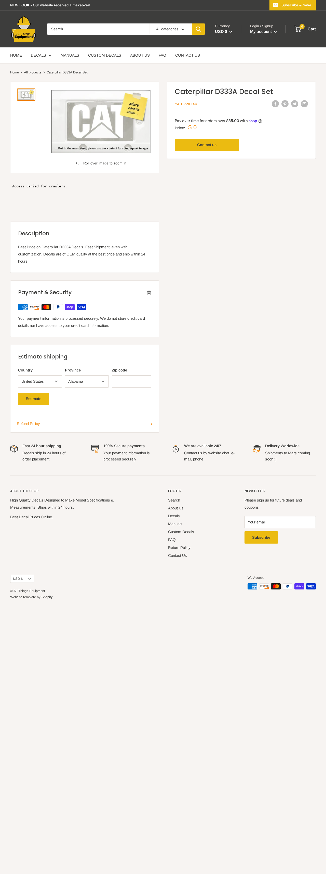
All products (33, 72)
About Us (176, 508)
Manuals (175, 524)
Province (73, 370)
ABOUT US (140, 55)
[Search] (198, 29)
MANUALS (70, 55)
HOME (16, 55)
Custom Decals (181, 532)
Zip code (119, 370)
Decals (174, 516)
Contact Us (177, 555)
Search (174, 500)
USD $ (18, 579)
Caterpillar (186, 104)
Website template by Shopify (31, 597)
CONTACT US (187, 55)
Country (25, 370)
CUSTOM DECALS (104, 55)
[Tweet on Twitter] (294, 103)
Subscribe (261, 537)
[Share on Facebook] (275, 103)
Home (14, 72)
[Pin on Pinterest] (285, 103)
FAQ (162, 55)
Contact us (206, 145)
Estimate (33, 398)
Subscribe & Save (296, 5)
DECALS (38, 55)
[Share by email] (304, 103)
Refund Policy (28, 423)
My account (261, 31)
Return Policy (179, 547)
